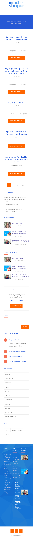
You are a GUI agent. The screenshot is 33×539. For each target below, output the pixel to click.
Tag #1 (7, 430)
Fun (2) (7, 387)
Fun (14, 114)
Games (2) (7, 391)
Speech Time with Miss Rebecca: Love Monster (16, 38)
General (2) (8, 395)
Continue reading (16, 57)
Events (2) (8, 383)
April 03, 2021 (16, 137)
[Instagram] (16, 531)
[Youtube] (21, 531)
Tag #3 (20, 430)
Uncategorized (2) (10, 417)
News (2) (7, 408)
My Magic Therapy (16, 102)
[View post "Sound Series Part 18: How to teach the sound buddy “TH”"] (7, 242)
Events (10, 114)
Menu (7, 12)
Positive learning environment (17, 351)
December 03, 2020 (16, 165)
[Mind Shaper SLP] (16, 4)
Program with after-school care (18, 340)
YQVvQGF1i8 (24, 50)
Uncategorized (12, 50)
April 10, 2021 (16, 106)
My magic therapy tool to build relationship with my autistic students (16, 71)
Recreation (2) (9, 412)
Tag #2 (14, 430)
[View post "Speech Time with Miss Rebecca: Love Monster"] (7, 234)
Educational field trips (15, 356)
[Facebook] (12, 531)
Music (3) (7, 404)
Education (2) (9, 378)
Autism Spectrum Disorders (17, 484)
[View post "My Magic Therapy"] (7, 225)
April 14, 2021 (16, 43)
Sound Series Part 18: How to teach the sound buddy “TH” (16, 159)
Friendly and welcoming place (17, 361)
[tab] (16, 339)
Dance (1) (7, 374)
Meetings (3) (8, 400)
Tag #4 (7, 434)
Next (23, 185)
